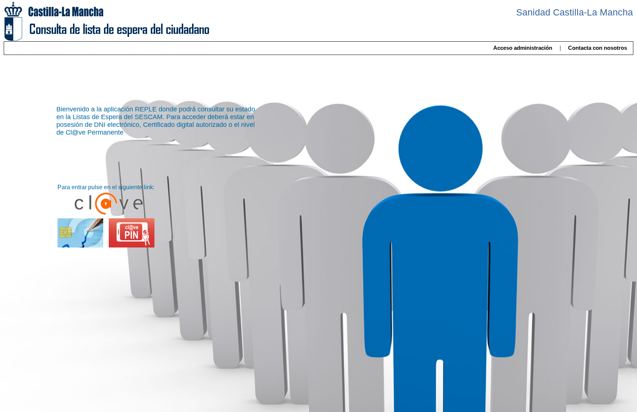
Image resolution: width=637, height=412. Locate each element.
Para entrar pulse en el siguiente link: (106, 187)
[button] (522, 48)
